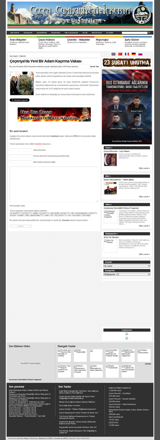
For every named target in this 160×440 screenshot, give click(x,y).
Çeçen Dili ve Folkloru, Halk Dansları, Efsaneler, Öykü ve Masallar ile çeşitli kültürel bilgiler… (49, 45)
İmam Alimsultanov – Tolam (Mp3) (119, 180)
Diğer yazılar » (144, 168)
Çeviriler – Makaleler (78, 39)
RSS (76, 136)
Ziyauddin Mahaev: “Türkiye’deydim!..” (23, 416)
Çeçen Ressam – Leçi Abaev (117, 151)
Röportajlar (102, 39)
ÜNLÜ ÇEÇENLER (71, 33)
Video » (108, 204)
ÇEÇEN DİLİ (55, 33)
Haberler (22, 56)
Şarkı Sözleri (132, 39)
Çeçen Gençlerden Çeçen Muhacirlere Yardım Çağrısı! (29, 404)
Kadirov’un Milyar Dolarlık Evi (120, 388)
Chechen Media (23, 438)
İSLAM (84, 33)
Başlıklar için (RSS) (45, 438)
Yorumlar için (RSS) (61, 438)
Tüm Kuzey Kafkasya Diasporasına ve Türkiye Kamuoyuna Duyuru (77, 417)
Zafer (42, 402)
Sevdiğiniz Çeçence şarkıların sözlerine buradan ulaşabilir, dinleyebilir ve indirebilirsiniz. (136, 44)
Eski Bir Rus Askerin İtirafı (19, 414)
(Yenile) (148, 364)
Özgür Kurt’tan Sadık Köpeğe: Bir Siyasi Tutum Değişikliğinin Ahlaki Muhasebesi (77, 397)
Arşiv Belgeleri (18, 39)
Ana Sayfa (14, 56)
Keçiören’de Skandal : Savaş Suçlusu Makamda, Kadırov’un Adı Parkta (77, 423)
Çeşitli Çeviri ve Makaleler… (77, 42)
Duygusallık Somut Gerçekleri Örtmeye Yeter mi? (78, 427)
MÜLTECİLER (97, 33)
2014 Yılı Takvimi (111, 237)
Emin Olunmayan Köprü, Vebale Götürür (24, 390)
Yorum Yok (94, 66)
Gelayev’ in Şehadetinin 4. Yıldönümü (23, 402)
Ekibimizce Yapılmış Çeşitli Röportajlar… (106, 43)
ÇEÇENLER (28, 33)
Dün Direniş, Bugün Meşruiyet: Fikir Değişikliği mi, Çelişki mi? (78, 432)
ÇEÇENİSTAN (42, 33)
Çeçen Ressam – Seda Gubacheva (122, 404)
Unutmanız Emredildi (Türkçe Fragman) (121, 208)
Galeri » (108, 148)
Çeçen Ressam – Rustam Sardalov (122, 399)
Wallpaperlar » (111, 234)
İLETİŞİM (109, 33)
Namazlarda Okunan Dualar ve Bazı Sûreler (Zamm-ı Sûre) (129, 411)
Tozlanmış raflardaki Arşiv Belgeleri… (19, 43)
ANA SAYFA (14, 33)
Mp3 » (108, 176)
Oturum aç (34, 438)
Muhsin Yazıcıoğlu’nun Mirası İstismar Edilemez (77, 402)
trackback (55, 136)
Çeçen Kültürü (46, 39)
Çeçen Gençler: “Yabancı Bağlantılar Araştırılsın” (77, 409)
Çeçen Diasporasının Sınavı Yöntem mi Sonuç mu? (78, 413)
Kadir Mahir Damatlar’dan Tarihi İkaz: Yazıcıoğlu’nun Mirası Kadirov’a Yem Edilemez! (78, 392)
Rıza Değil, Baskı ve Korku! (69, 405)
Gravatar (66, 220)
